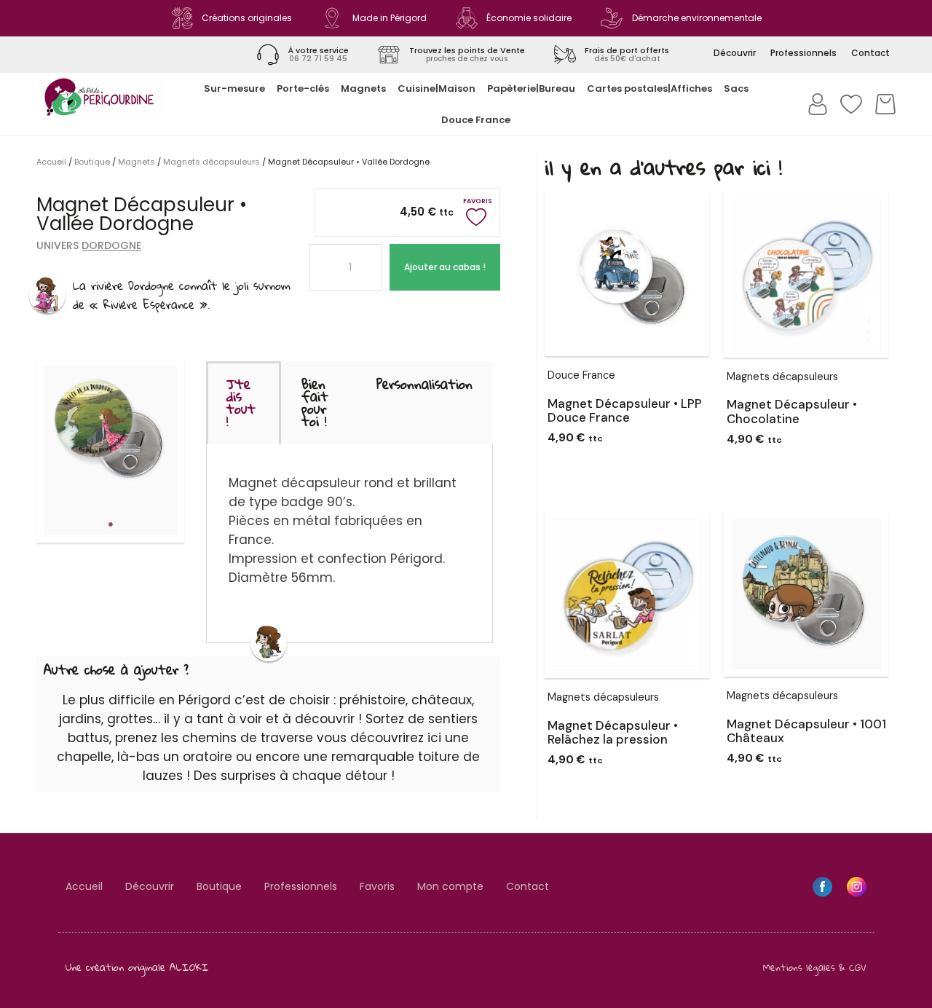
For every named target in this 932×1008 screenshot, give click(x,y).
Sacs (736, 88)
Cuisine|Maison (436, 88)
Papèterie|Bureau (531, 88)
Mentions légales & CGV (814, 967)
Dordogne (111, 245)
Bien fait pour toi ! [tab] (314, 402)
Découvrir (149, 886)
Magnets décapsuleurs (211, 162)
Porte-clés (303, 88)
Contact (527, 886)
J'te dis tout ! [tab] (241, 402)
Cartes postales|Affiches (649, 88)
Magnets (363, 88)
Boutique (92, 162)
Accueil (51, 162)
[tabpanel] (110, 432)
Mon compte (450, 886)
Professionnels (300, 886)
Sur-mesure (234, 88)
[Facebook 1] (822, 887)
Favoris (377, 886)
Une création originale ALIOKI (137, 967)
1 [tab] (110, 524)
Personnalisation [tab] (424, 383)
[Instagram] (856, 887)
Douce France (475, 120)
